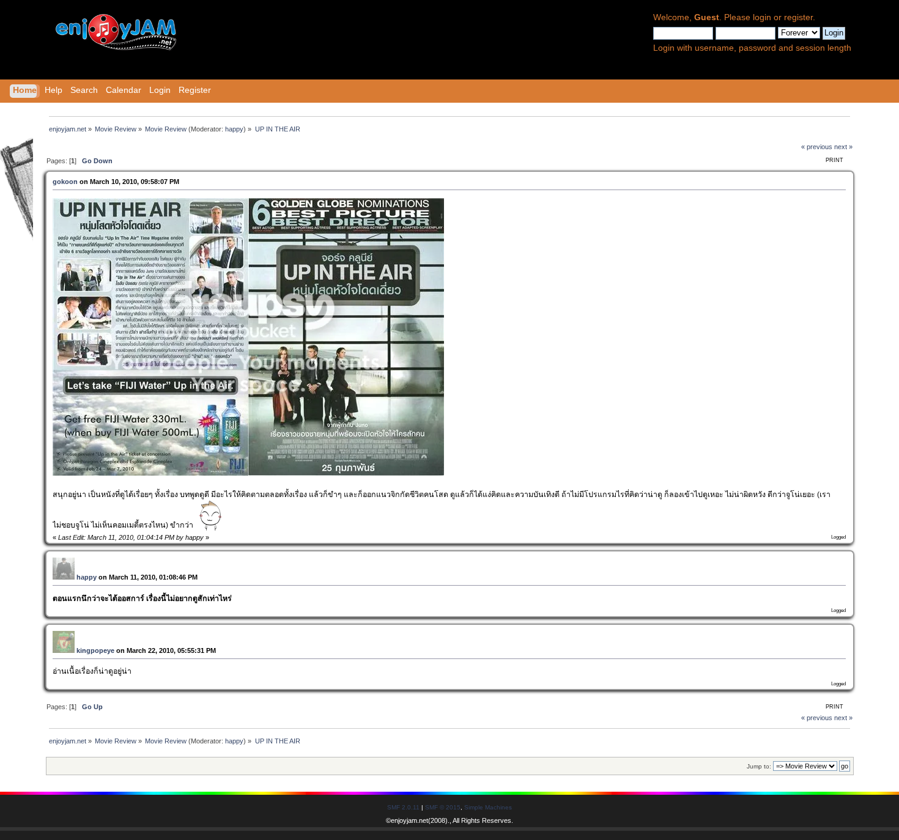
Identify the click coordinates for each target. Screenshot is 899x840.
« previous (816, 146)
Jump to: (759, 766)
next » (843, 146)
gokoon (65, 181)
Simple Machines (488, 807)
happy (234, 129)
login (762, 17)
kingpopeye (95, 650)
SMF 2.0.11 (403, 807)
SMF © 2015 (443, 807)
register (798, 17)
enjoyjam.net (409, 820)
